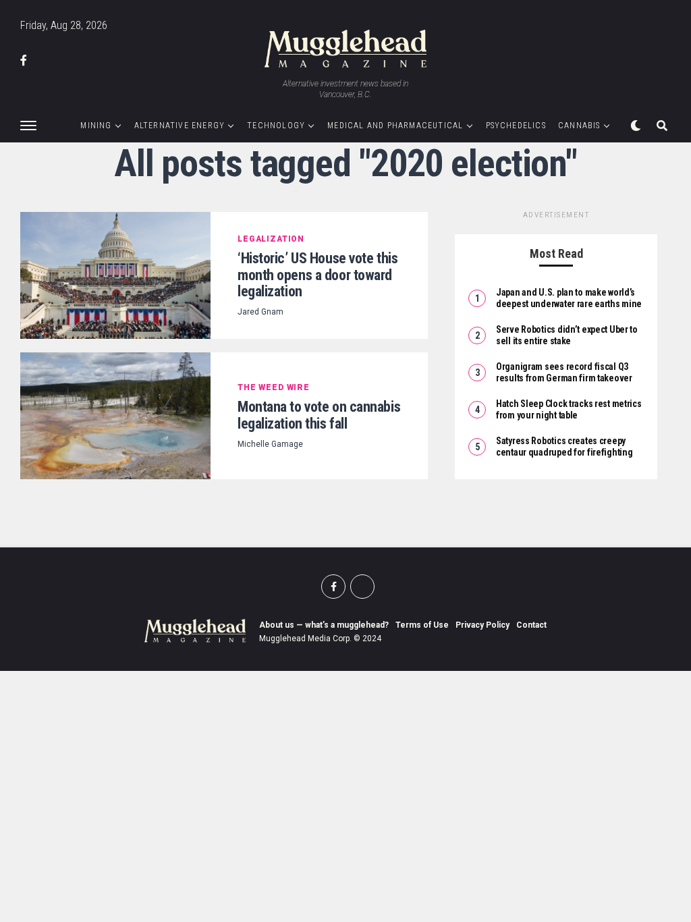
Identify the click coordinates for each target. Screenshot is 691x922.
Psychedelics (516, 125)
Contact (531, 625)
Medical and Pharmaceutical (395, 125)
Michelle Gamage (270, 444)
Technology (276, 125)
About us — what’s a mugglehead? (324, 625)
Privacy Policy (482, 625)
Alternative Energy (179, 125)
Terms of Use (422, 625)
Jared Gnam (260, 312)
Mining (95, 125)
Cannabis (579, 125)
